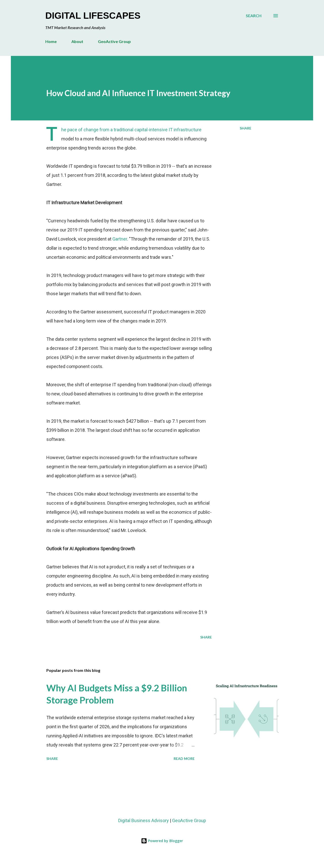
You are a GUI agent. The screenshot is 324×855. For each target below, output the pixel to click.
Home (51, 41)
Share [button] (245, 128)
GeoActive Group (114, 41)
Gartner (119, 239)
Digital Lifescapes (92, 15)
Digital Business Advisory (143, 820)
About (77, 41)
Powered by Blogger (165, 840)
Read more (184, 758)
